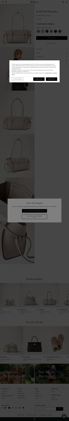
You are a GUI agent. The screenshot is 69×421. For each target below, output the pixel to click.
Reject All (39, 79)
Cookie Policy (49, 73)
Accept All (51, 79)
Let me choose (17, 79)
